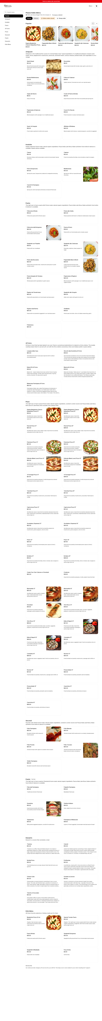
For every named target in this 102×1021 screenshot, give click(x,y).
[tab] (29, 18)
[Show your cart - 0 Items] (96, 6)
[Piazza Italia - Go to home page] (8, 6)
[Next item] (96, 23)
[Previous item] (93, 23)
